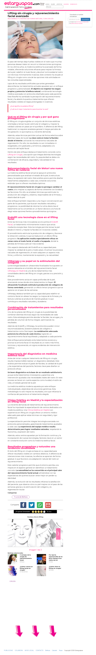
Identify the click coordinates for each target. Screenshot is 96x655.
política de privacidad (76, 23)
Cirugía (12, 581)
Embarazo (73, 4)
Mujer (53, 4)
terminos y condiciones (82, 22)
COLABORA (19, 650)
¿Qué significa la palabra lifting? (22, 106)
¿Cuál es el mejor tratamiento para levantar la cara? (29, 109)
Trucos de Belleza (20, 497)
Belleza (47, 650)
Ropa (60, 650)
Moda (47, 4)
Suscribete (85, 19)
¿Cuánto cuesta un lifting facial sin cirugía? (26, 568)
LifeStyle (59, 4)
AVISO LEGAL (29, 650)
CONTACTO (39, 650)
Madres (66, 4)
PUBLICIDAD (8, 650)
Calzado (54, 650)
